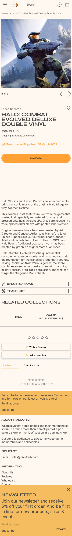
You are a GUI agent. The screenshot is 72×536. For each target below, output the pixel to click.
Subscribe (8, 409)
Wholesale (8, 480)
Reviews (6, 476)
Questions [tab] (29, 365)
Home (4, 13)
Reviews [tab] (7, 365)
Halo (17, 316)
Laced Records (11, 109)
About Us (7, 472)
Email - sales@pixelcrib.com (19, 457)
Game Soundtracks (51, 316)
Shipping (6, 135)
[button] (67, 4)
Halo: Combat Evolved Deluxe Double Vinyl (36, 13)
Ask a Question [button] (38, 355)
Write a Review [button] (37, 347)
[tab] (2, 94)
